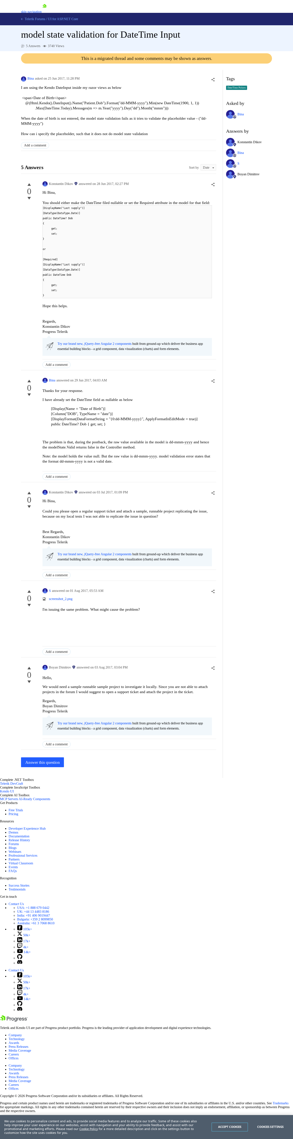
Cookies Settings (270, 1127)
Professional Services (23, 855)
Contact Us (16, 904)
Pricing (13, 814)
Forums (14, 844)
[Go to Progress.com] (14, 1020)
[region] (146, 1127)
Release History (19, 840)
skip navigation (31, 11)
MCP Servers (9, 799)
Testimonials (17, 889)
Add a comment (35, 145)
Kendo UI (7, 791)
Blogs (13, 848)
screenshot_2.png (60, 599)
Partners (14, 859)
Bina (30, 78)
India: (33, 915)
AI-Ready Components (34, 799)
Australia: (35, 923)
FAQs (13, 871)
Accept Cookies (230, 1127)
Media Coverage (20, 1050)
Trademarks (280, 1103)
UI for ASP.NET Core (63, 19)
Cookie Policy (88, 1129)
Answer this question (42, 762)
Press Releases (18, 1046)
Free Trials (16, 810)
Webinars (15, 851)
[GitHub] (19, 958)
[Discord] (19, 963)
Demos (13, 832)
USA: (33, 908)
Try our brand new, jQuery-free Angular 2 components (94, 343)
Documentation (19, 836)
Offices (13, 1058)
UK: (33, 911)
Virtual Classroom (21, 863)
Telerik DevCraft (11, 783)
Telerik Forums (34, 19)
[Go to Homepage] (44, 11)
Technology (17, 1039)
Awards (14, 1043)
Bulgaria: (35, 919)
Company (15, 1035)
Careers (14, 1054)
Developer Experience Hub (27, 828)
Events (13, 867)
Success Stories (19, 885)
